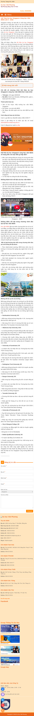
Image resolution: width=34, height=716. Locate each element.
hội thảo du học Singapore (25, 42)
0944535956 (28, 11)
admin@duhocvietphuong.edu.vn (10, 122)
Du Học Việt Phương (8, 5)
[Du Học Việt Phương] (2, 15)
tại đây (18, 125)
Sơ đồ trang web (5, 598)
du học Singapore (9, 32)
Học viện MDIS (5, 226)
